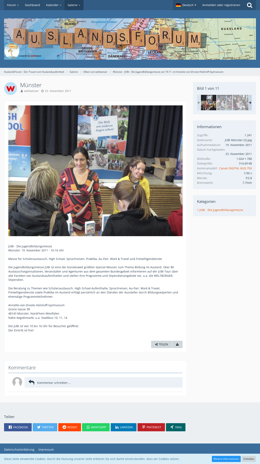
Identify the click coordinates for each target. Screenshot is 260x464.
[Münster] (208, 102)
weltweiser (31, 91)
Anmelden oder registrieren (221, 5)
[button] (186, 5)
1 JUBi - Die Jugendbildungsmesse (220, 210)
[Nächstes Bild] (176, 171)
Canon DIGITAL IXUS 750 (235, 168)
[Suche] (249, 5)
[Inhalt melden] (177, 344)
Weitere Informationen (226, 459)
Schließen (248, 459)
